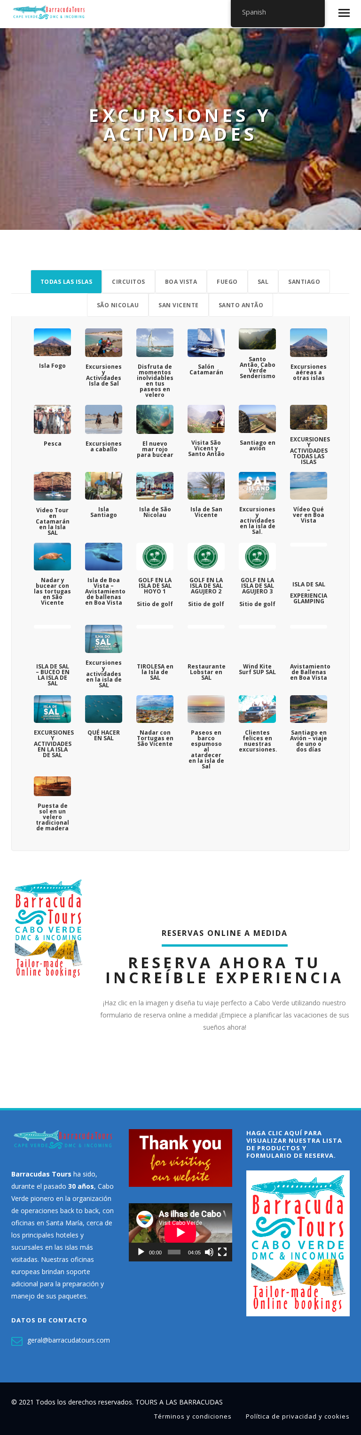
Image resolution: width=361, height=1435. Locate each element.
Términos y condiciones (193, 1416)
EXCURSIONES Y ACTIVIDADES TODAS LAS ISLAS (310, 450)
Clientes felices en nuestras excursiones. (258, 741)
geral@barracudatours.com (68, 1340)
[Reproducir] (141, 1252)
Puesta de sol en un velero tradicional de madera (52, 817)
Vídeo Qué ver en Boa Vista (308, 514)
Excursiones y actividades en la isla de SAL (104, 674)
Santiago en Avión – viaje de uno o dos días (308, 741)
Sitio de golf (155, 604)
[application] (180, 1232)
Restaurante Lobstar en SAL (207, 672)
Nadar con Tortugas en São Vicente (155, 738)
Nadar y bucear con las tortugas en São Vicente (52, 591)
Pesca (53, 444)
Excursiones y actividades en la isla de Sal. (257, 520)
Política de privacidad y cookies (298, 1416)
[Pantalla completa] (222, 1252)
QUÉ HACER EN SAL (103, 735)
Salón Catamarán (206, 369)
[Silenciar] (209, 1252)
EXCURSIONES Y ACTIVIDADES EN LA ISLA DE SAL (54, 744)
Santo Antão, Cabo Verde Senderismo (257, 367)
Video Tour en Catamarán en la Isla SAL (53, 521)
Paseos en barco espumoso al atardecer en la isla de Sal (206, 749)
